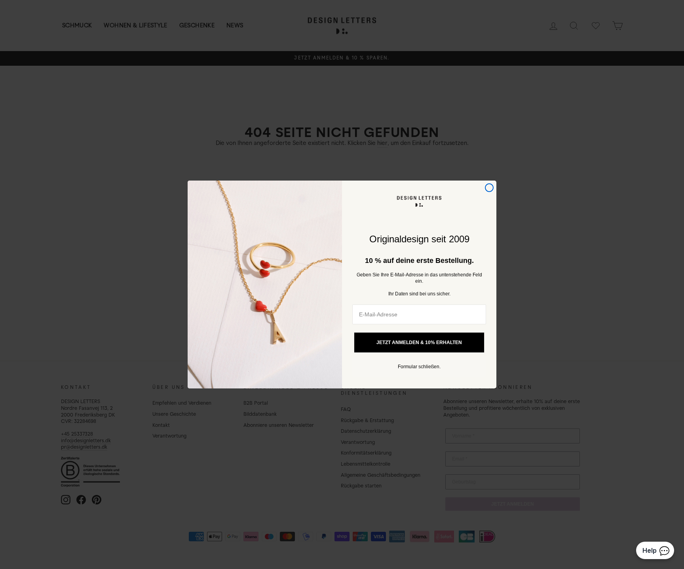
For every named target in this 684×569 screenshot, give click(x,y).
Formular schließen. (419, 366)
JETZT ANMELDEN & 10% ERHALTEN (419, 342)
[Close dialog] (489, 188)
